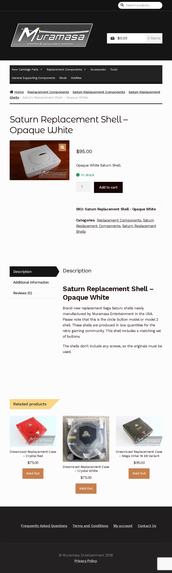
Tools (113, 69)
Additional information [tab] (31, 282)
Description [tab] (22, 272)
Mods (63, 77)
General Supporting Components (33, 77)
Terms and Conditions (90, 526)
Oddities (76, 77)
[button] (62, 147)
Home (19, 92)
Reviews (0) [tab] (22, 293)
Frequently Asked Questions (44, 526)
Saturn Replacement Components (99, 92)
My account (123, 526)
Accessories (98, 69)
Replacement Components (64, 69)
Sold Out (32, 473)
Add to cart (108, 187)
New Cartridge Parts (25, 69)
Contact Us (147, 526)
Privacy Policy (85, 561)
